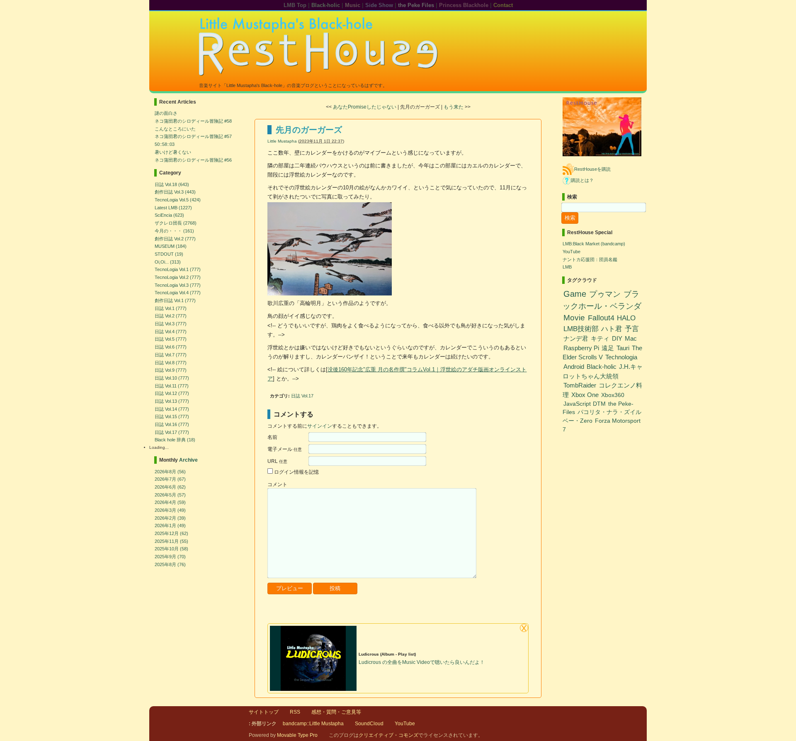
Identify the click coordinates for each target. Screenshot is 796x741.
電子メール (284, 449)
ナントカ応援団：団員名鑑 (590, 259)
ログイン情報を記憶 (296, 472)
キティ (600, 338)
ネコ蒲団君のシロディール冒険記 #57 (193, 136)
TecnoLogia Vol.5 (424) (178, 199)
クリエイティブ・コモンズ (388, 735)
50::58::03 (165, 144)
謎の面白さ (166, 113)
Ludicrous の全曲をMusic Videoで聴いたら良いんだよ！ (422, 662)
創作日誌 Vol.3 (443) (175, 191)
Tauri (622, 347)
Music (352, 5)
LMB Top (295, 5)
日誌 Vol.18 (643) (172, 184)
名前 (272, 437)
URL (277, 461)
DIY (617, 338)
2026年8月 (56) (170, 471)
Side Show (379, 5)
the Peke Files (416, 5)
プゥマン (605, 294)
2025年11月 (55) (171, 541)
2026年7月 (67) (170, 479)
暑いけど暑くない (173, 152)
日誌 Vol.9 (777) (171, 370)
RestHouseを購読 (592, 169)
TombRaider (579, 385)
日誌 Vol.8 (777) (171, 362)
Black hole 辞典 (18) (175, 439)
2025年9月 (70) (170, 556)
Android (573, 366)
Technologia (621, 357)
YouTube (571, 251)
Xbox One (585, 394)
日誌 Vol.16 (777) (172, 424)
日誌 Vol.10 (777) (172, 377)
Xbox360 (612, 395)
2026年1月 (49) (170, 525)
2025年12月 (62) (171, 533)
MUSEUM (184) (171, 246)
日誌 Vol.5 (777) (171, 339)
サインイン (319, 426)
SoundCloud (369, 723)
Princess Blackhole (463, 5)
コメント (277, 484)
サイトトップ (264, 712)
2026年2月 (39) (170, 518)
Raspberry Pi (581, 347)
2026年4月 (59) (170, 502)
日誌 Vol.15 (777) (172, 416)
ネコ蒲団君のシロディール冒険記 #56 (193, 159)
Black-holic (325, 5)
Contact (503, 5)
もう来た (454, 107)
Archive (188, 460)
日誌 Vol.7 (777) (171, 354)
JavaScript (577, 404)
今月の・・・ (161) (174, 230)
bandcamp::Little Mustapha (313, 723)
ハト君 (611, 328)
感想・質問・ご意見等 (336, 712)
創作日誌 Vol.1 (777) (175, 300)
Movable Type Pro (297, 735)
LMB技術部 (581, 328)
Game (574, 293)
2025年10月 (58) (171, 548)
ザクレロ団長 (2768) (176, 222)
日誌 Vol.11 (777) (172, 385)
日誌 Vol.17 (302, 395)
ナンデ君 (575, 338)
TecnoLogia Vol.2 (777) (178, 277)
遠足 (608, 347)
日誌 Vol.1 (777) (171, 308)
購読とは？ (582, 180)
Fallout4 (601, 318)
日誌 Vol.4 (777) (171, 331)
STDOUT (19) (169, 254)
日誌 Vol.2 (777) (171, 315)
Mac (631, 338)
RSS (295, 712)
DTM (599, 404)
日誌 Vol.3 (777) (171, 323)
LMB (567, 266)
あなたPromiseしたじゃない (364, 107)
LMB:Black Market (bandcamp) (594, 243)
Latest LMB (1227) (173, 207)
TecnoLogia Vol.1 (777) (178, 269)
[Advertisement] (364, 613)
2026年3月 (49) (170, 510)
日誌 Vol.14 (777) (172, 409)
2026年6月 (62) (170, 486)
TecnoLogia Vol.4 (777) (178, 292)
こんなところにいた (175, 128)
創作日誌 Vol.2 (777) (175, 238)
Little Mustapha (282, 141)
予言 (632, 328)
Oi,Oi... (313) (168, 261)
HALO (626, 318)
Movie (574, 317)
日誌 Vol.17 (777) (172, 432)
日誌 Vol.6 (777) (171, 346)
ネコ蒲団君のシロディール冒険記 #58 (193, 121)
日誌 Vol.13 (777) (172, 401)
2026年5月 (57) (170, 494)
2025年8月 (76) (170, 564)
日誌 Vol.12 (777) (172, 393)
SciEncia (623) (169, 215)
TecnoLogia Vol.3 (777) (178, 285)
